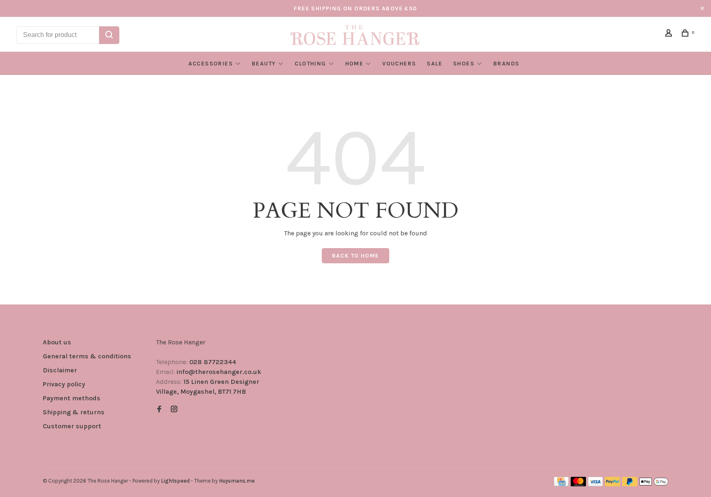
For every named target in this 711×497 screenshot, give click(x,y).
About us (57, 342)
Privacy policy (64, 384)
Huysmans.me (237, 481)
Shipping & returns (74, 412)
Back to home (355, 255)
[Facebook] (159, 409)
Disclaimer (60, 370)
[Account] (670, 34)
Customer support (72, 426)
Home (354, 63)
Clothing (310, 63)
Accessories (210, 63)
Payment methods (71, 398)
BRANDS (506, 63)
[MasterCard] (578, 484)
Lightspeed (175, 481)
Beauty (264, 63)
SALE (434, 63)
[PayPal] (612, 484)
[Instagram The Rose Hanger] (174, 409)
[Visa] (595, 484)
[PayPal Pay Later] (629, 484)
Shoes (463, 63)
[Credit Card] (561, 484)
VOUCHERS (399, 63)
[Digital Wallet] (653, 484)
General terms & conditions (87, 356)
